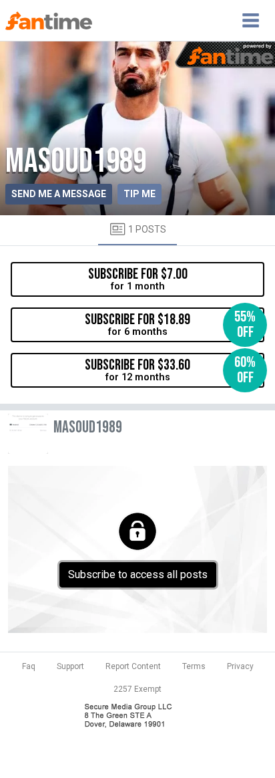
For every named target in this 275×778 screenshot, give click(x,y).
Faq (28, 666)
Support (70, 666)
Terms (194, 666)
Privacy (240, 666)
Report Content (133, 666)
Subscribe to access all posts (138, 574)
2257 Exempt (137, 689)
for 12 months (170, 370)
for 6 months (170, 324)
